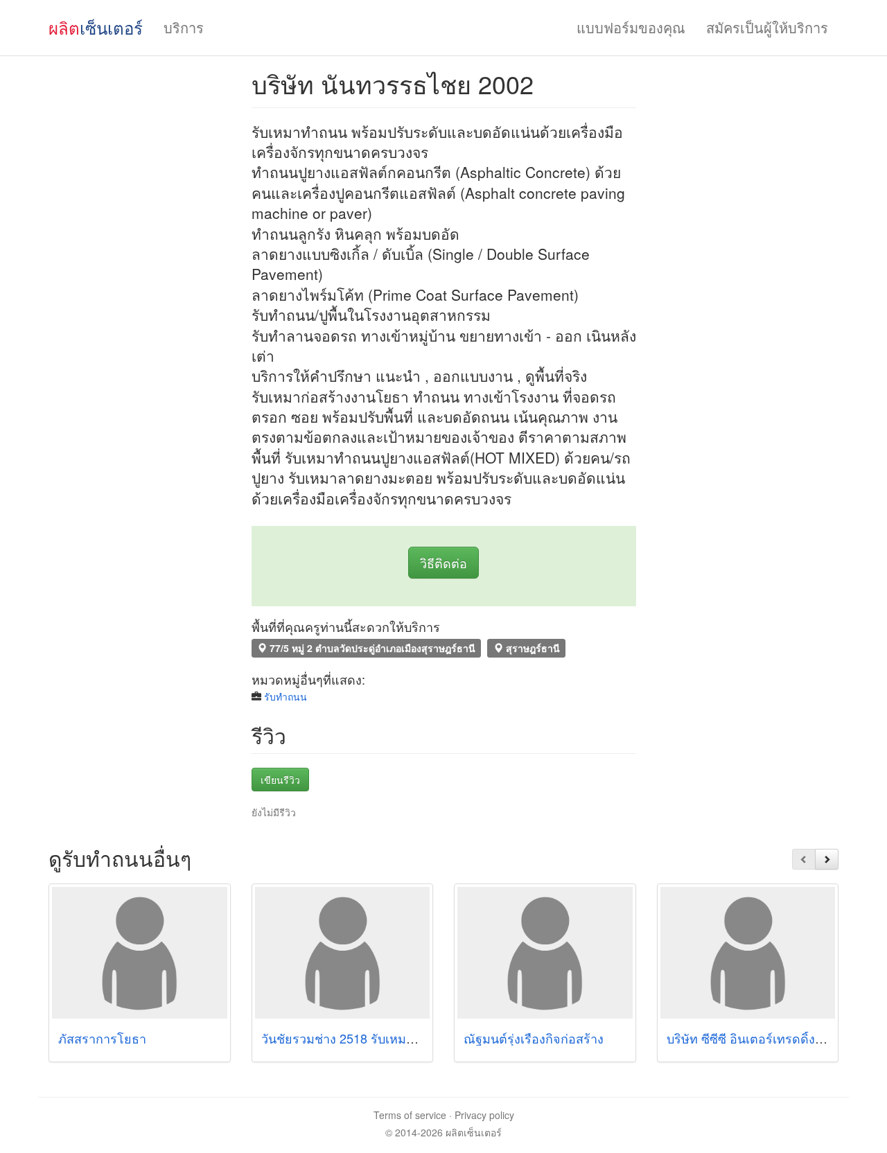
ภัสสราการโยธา (102, 1038)
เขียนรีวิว (280, 779)
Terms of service (410, 1115)
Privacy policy (484, 1115)
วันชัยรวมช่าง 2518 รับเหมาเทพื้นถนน (363, 1038)
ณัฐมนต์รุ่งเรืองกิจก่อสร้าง (534, 1038)
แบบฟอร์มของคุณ (631, 27)
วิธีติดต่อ (443, 563)
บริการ (184, 27)
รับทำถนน (285, 696)
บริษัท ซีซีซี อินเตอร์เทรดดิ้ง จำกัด (758, 1038)
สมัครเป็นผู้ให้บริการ (767, 27)
